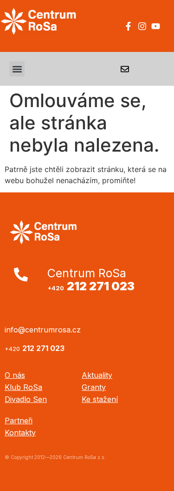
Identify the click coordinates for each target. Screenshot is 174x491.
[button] (17, 69)
